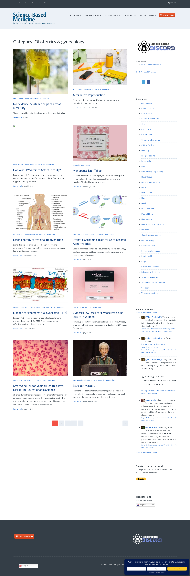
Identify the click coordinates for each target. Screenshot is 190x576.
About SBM (74, 15)
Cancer (93, 380)
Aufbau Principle (152, 427)
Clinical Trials (18, 234)
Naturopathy (146, 219)
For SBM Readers (112, 15)
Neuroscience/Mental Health (153, 224)
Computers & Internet (150, 140)
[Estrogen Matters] (100, 358)
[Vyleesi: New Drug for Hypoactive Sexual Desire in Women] (100, 285)
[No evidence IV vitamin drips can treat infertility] (40, 71)
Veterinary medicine (149, 293)
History (144, 187)
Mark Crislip (77, 108)
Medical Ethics (147, 214)
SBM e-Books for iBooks (151, 64)
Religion (144, 261)
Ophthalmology (147, 240)
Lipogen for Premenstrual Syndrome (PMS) (40, 312)
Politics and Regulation (150, 251)
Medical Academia (148, 208)
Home (21, 3)
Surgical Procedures (149, 277)
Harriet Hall (17, 186)
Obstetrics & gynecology (46, 164)
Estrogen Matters (84, 385)
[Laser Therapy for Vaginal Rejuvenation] (40, 212)
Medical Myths (30, 164)
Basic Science (18, 164)
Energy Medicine (148, 156)
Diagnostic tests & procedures (84, 234)
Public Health (146, 256)
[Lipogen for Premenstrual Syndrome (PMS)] (40, 285)
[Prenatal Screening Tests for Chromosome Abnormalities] (100, 212)
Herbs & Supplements (33, 98)
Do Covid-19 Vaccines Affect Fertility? (37, 170)
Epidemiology (147, 161)
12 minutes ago (167, 331)
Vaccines (145, 288)
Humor (144, 198)
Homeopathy (146, 193)
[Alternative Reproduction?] (100, 67)
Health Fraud (18, 98)
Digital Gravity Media (123, 564)
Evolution (145, 166)
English (142, 505)
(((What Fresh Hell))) (153, 317)
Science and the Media (150, 272)
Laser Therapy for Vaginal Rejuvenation (38, 239)
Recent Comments (148, 15)
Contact (27, 3)
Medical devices (31, 234)
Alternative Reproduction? (89, 95)
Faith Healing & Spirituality (152, 171)
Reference (130, 15)
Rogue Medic (150, 400)
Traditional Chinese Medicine (153, 282)
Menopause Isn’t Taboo (87, 170)
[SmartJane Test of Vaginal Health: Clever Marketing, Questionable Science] (40, 358)
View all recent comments (146, 312)
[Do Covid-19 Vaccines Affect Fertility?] (40, 143)
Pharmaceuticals (148, 245)
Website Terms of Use (40, 3)
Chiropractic (88, 89)
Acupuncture (77, 89)
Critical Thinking (148, 145)
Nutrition (46, 98)
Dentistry (145, 150)
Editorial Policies (92, 15)
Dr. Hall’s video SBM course (146, 72)
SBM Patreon (169, 15)
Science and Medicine (59, 307)
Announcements (148, 108)
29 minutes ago (153, 393)
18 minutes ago (151, 352)
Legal (143, 203)
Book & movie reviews (81, 380)
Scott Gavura (18, 118)
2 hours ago (150, 420)
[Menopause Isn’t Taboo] (100, 143)
